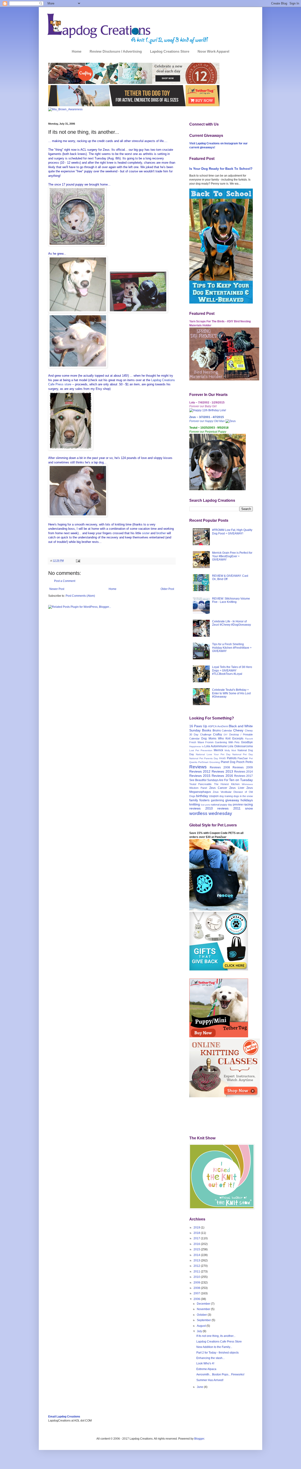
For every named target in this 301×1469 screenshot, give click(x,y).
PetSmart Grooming (209, 762)
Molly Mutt (230, 750)
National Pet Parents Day (203, 758)
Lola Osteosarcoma (240, 746)
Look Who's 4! (205, 1363)
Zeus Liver (236, 788)
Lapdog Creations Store (169, 51)
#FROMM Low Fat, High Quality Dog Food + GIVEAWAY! (232, 531)
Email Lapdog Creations (64, 1416)
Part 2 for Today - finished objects (217, 1352)
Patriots (232, 758)
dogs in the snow (243, 796)
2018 (197, 1233)
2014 (197, 1255)
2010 (197, 1277)
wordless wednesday (210, 813)
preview (238, 804)
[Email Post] (78, 560)
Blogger (199, 1438)
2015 (197, 1249)
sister (146, 533)
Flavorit (249, 738)
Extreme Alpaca (206, 1369)
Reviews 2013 (222, 771)
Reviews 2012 (199, 771)
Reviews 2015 (199, 776)
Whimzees (247, 784)
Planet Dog (228, 762)
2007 (197, 1293)
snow (249, 808)
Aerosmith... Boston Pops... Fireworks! (220, 1374)
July (200, 1331)
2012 (197, 1266)
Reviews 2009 (243, 767)
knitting (194, 804)
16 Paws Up (198, 726)
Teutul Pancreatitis (200, 784)
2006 (197, 1299)
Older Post (167, 589)
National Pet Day (242, 754)
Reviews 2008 (220, 767)
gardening (217, 800)
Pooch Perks (244, 762)
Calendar (227, 730)
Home (76, 51)
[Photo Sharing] (77, 245)
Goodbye (247, 742)
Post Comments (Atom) (80, 595)
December (204, 1303)
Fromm (209, 742)
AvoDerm (222, 726)
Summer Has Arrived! (209, 1380)
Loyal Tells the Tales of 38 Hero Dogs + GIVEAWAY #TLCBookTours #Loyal (232, 670)
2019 (197, 1227)
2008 (197, 1288)
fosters (204, 800)
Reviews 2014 (243, 771)
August (201, 1325)
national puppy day (221, 804)
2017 (197, 1238)
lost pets (205, 804)
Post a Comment (64, 581)
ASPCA (212, 726)
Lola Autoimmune (215, 746)
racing (248, 804)
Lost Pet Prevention (200, 750)
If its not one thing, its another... (215, 1336)
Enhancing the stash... (210, 1358)
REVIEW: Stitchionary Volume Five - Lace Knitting (231, 600)
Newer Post (56, 589)
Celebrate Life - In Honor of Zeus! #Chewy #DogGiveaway (231, 623)
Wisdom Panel (198, 787)
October (202, 1314)
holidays (247, 800)
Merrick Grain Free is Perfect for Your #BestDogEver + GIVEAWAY (232, 556)
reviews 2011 (229, 808)
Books (206, 730)
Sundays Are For (217, 780)
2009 (197, 1282)
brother (161, 533)
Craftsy (217, 734)
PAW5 (222, 758)
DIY (226, 734)
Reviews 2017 (243, 776)
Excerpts (237, 738)
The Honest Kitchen (227, 784)
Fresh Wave (196, 742)
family (193, 800)
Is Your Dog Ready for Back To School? (221, 168)
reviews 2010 (201, 808)
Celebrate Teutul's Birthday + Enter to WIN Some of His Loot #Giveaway (231, 693)
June (200, 1387)
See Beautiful (197, 780)
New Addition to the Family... (214, 1347)
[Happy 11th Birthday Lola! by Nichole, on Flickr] (207, 410)
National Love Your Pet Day (213, 754)
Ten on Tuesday (241, 780)
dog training (226, 796)
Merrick (218, 750)
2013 (197, 1260)
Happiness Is (196, 746)
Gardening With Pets (227, 742)
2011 (197, 1271)
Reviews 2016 (222, 776)
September (204, 1320)
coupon (214, 796)
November (204, 1309)
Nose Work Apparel (213, 51)
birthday (202, 796)
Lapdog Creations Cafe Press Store (219, 1341)
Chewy (238, 730)
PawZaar (243, 758)
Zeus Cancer (218, 788)
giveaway (232, 800)
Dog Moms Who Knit (215, 738)
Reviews (198, 766)
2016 (197, 1244)
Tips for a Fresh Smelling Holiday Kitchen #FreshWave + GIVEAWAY (232, 648)
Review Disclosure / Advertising (116, 51)
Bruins (217, 730)
